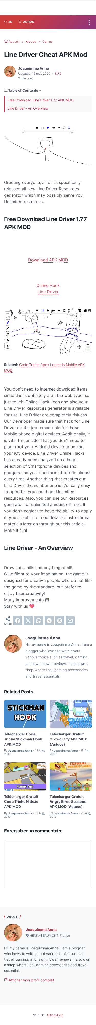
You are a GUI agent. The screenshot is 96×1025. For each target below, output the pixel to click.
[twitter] (28, 620)
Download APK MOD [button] (48, 259)
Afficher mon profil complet (31, 980)
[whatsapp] (38, 620)
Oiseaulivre (55, 1015)
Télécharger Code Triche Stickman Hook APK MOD (23, 739)
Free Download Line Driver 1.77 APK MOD (40, 100)
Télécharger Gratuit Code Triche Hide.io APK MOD (21, 801)
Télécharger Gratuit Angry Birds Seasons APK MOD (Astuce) (68, 801)
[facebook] (17, 620)
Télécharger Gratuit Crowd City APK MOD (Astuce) (68, 739)
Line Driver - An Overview (27, 108)
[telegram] (49, 620)
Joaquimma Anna (41, 929)
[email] (70, 620)
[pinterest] (59, 620)
